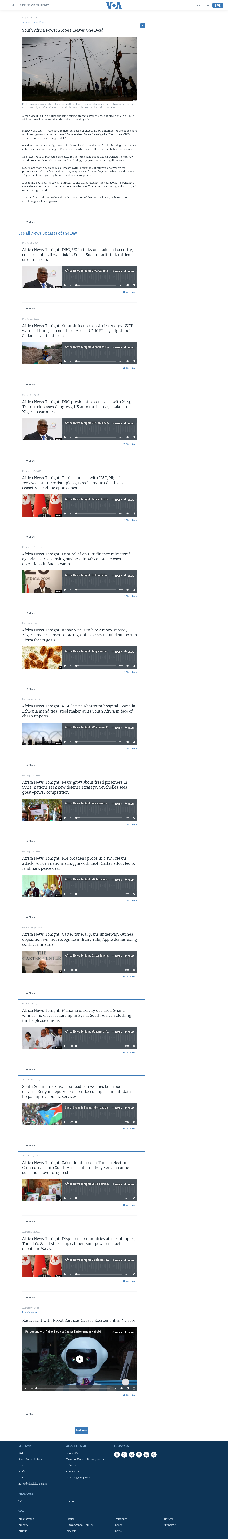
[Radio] (198, 5)
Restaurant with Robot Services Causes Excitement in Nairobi (63, 1331)
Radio (70, 1501)
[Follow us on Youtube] (132, 1454)
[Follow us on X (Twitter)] (124, 1454)
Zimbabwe (170, 1525)
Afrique (22, 1531)
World (22, 1471)
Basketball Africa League (32, 1483)
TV (20, 1501)
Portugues (121, 1518)
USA (20, 1465)
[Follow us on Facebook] (117, 1454)
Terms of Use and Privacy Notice (85, 1459)
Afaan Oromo (26, 1518)
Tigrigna (169, 1518)
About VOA (72, 1453)
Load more (81, 1430)
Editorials (72, 1465)
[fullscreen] (134, 1388)
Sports (22, 1477)
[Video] (207, 5)
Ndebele (71, 1531)
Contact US (72, 1471)
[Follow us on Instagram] (139, 1454)
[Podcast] (154, 1454)
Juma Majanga (30, 1312)
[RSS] (146, 1454)
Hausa (70, 1518)
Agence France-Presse (34, 22)
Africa (22, 1453)
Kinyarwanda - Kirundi (80, 1525)
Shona (119, 1525)
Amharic (23, 1525)
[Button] (30, 222)
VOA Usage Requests (78, 1477)
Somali (119, 1531)
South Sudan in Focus (31, 1459)
